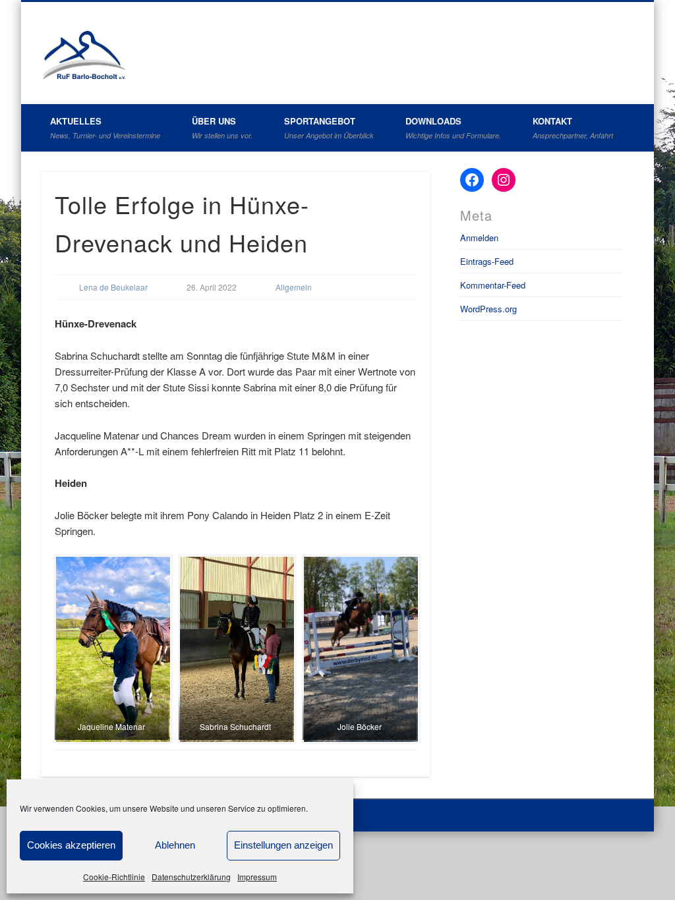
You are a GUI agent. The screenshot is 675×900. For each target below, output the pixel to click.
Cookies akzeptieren (71, 845)
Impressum (257, 876)
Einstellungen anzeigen (283, 845)
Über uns (222, 127)
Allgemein (294, 287)
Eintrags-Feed (487, 261)
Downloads (453, 127)
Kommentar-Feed (492, 285)
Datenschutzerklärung (191, 876)
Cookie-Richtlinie (114, 876)
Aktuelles (105, 127)
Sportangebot (329, 127)
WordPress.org (488, 308)
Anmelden (479, 237)
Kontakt (573, 127)
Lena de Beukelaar (113, 287)
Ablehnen (175, 845)
